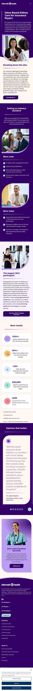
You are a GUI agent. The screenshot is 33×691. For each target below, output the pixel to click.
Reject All (16, 683)
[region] (16, 679)
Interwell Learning (6, 632)
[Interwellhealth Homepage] (9, 4)
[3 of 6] (17, 509)
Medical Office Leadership (8, 654)
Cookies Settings (16, 678)
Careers (3, 657)
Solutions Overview (6, 623)
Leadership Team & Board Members (10, 651)
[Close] (31, 670)
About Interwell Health (7, 649)
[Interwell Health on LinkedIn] (3, 599)
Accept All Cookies (16, 688)
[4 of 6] (20, 509)
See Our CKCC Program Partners (16, 313)
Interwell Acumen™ (6, 629)
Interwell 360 (5, 638)
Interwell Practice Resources (8, 635)
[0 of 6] (11, 509)
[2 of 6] (15, 509)
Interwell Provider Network (8, 626)
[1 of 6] (13, 509)
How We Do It (10, 97)
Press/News (4, 660)
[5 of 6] (22, 509)
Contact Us (16, 566)
